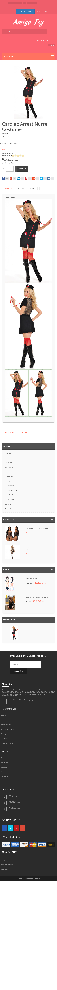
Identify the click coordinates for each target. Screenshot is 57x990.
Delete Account (5, 869)
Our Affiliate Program (15, 802)
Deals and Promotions (11, 458)
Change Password (6, 771)
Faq (43, 188)
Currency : (5, 3)
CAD (20, 3)
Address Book (5, 762)
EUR (13, 3)
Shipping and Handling (8, 729)
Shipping (32, 188)
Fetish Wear (10, 499)
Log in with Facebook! (26, 11)
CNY (35, 3)
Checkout (50, 11)
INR (32, 3)
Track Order (5, 738)
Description (8, 188)
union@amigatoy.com (15, 808)
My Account (4, 767)
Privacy (3, 860)
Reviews (21, 188)
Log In (52, 45)
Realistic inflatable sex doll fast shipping (37, 597)
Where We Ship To (6, 724)
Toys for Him (8, 508)
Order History (5, 758)
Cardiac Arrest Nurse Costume (39, 626)
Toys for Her (8, 504)
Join (40, 11)
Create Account (5, 776)
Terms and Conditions (7, 864)
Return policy (5, 734)
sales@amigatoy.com (14, 796)
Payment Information (7, 743)
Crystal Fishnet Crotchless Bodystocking (37, 528)
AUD (24, 3)
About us (4, 715)
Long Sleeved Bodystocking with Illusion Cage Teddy (38, 548)
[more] (52, 519)
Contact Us (4, 720)
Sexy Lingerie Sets (12, 490)
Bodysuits (10, 481)
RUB (28, 3)
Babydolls (9, 471)
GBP (17, 3)
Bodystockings (11, 485)
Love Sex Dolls (8, 462)
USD (9, 3)
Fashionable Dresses (13, 495)
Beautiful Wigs (9, 453)
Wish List (4, 781)
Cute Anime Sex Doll (31, 578)
